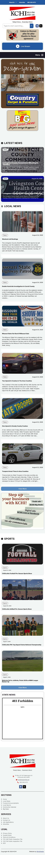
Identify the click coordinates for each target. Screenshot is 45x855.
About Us (11, 2)
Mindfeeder (40, 851)
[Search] (31, 26)
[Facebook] (37, 25)
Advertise (22, 2)
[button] (39, 55)
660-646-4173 (31, 2)
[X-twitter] (40, 25)
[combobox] (16, 26)
